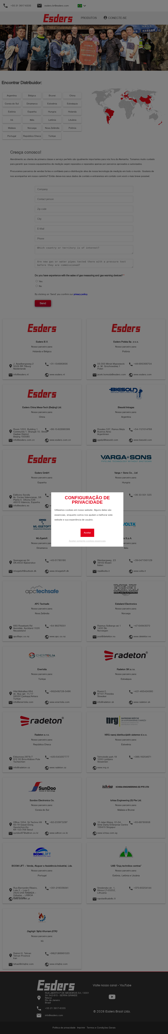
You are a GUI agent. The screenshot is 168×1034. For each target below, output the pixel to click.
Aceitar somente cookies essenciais (87, 541)
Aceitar (87, 532)
